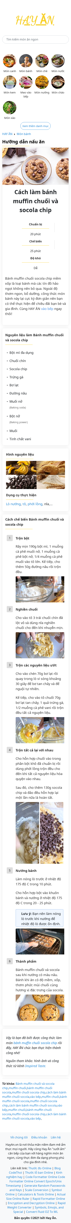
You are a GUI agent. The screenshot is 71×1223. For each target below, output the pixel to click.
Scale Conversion (36, 1190)
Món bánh (24, 134)
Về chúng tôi (19, 1137)
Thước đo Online (39, 1168)
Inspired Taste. (35, 1066)
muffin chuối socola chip (29, 1092)
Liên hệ (56, 1137)
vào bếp (47, 308)
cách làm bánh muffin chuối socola (33, 1105)
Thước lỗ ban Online (39, 1173)
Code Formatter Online (41, 1177)
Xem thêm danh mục (35, 126)
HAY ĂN (7, 134)
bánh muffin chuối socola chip (35, 1043)
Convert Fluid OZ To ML (42, 1212)
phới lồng (35, 504)
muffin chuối (17, 1088)
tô (24, 504)
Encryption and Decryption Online (31, 1203)
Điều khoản (39, 1137)
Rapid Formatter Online (49, 1199)
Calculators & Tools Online (36, 1194)
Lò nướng (13, 504)
